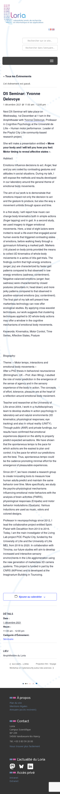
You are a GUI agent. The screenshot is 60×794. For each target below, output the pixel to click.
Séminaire (8, 639)
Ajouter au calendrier (30, 596)
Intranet (14, 777)
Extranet (14, 781)
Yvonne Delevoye (34, 120)
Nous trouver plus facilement (25, 746)
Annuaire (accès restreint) (23, 709)
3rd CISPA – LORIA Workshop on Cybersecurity (22, 665)
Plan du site (16, 702)
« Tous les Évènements (17, 76)
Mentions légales (18, 706)
